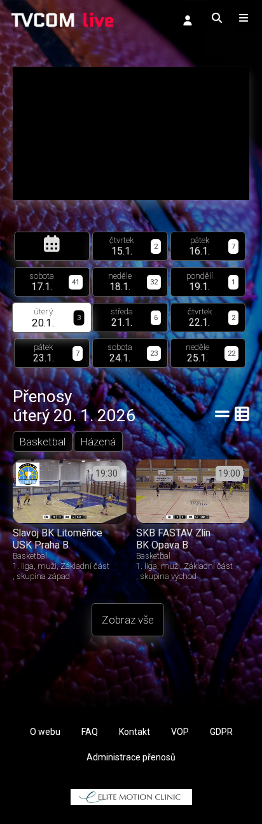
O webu (45, 732)
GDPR (221, 732)
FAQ (89, 732)
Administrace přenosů (131, 757)
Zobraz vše (128, 619)
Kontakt (134, 732)
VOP (180, 732)
